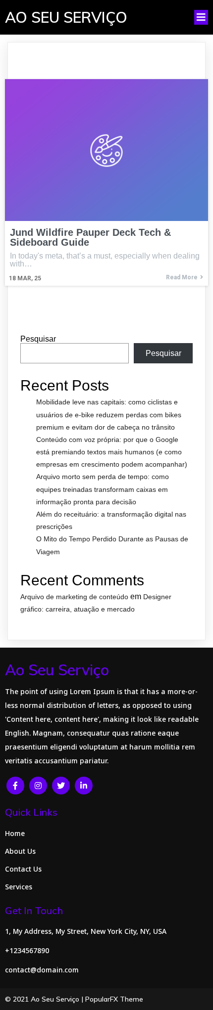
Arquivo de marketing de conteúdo (74, 597)
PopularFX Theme (114, 999)
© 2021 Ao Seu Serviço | (45, 999)
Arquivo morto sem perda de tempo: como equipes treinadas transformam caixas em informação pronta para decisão (102, 489)
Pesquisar (38, 339)
